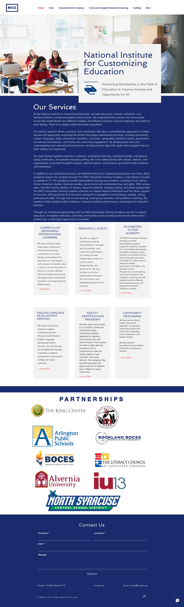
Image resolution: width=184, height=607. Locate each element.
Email (40, 544)
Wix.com (74, 597)
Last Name (99, 533)
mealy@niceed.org (139, 585)
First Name (43, 533)
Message (42, 555)
